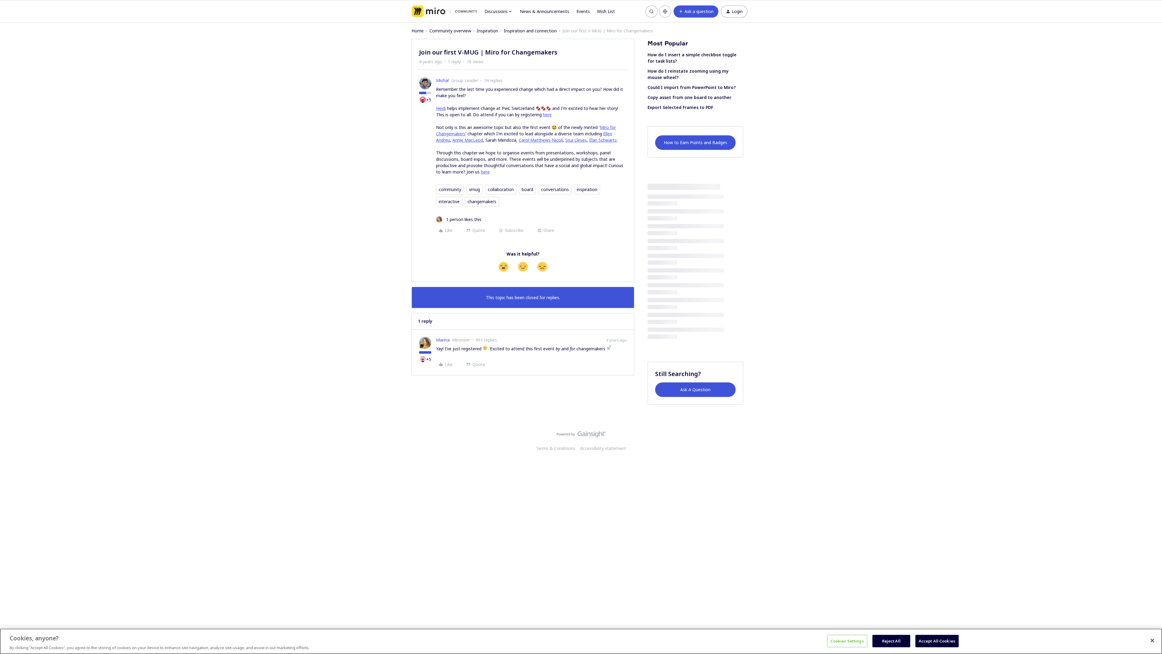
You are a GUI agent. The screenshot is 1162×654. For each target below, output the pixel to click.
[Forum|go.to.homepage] (444, 11)
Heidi (441, 108)
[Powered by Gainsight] (581, 435)
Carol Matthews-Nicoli (541, 140)
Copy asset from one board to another (689, 97)
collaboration (501, 189)
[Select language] (665, 11)
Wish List (606, 11)
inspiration (587, 189)
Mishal (442, 80)
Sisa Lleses (576, 140)
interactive (449, 201)
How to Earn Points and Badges (695, 142)
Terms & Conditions (555, 448)
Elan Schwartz (603, 140)
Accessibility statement (603, 448)
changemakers (482, 201)
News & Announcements (544, 11)
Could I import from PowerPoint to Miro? (692, 87)
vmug (474, 189)
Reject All (891, 640)
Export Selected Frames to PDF (680, 107)
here (547, 114)
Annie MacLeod (467, 140)
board (527, 189)
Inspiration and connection (530, 31)
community (450, 189)
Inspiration (487, 31)
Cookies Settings (847, 640)
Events (583, 11)
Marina (443, 340)
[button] (696, 11)
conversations (555, 189)
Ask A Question (695, 389)
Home (418, 31)
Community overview (450, 31)
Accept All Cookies (937, 640)
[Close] (1152, 640)
